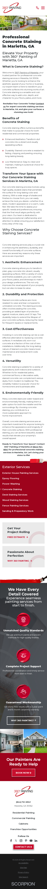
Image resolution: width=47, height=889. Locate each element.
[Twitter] (16, 840)
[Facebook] (11, 840)
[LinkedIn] (36, 840)
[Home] (11, 8)
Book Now (22, 773)
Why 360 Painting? (22, 720)
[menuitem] (23, 473)
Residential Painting (23, 812)
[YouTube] (31, 840)
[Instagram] (21, 840)
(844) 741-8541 (23, 802)
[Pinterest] (26, 840)
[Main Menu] (43, 8)
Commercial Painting (23, 818)
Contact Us (22, 847)
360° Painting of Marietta (26, 72)
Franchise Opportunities (23, 829)
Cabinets (23, 823)
